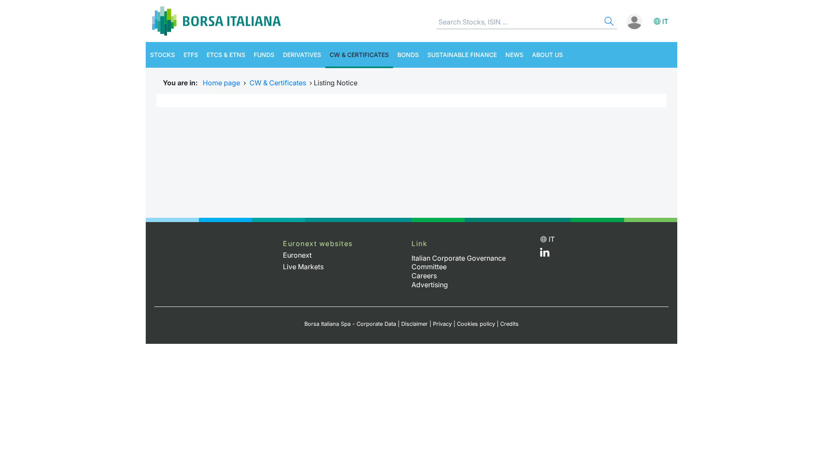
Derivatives (302, 54)
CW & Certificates (359, 54)
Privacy (442, 324)
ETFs (190, 54)
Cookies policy (476, 324)
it (665, 21)
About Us (547, 54)
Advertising (430, 284)
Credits (509, 324)
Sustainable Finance (462, 54)
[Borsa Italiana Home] (216, 21)
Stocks (162, 54)
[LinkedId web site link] (545, 254)
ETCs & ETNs (226, 54)
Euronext (297, 255)
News (514, 54)
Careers (424, 275)
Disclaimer (414, 324)
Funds (264, 54)
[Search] (608, 22)
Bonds (408, 54)
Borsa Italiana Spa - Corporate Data (350, 324)
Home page (221, 82)
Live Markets (303, 266)
